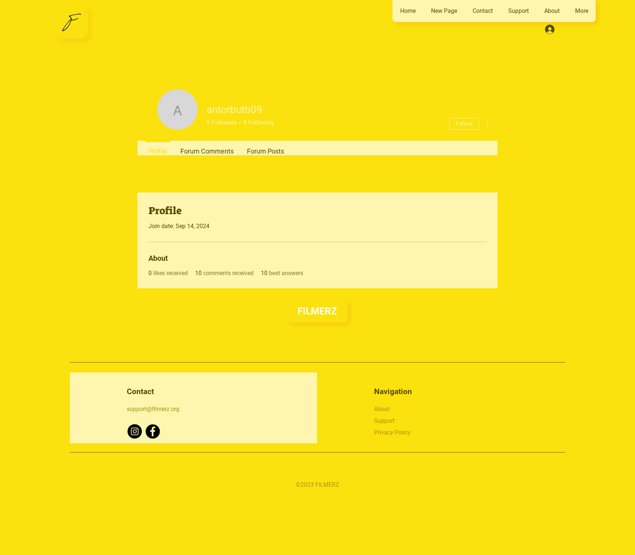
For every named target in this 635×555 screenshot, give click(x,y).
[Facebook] (153, 431)
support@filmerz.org (153, 409)
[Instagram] (135, 431)
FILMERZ (317, 311)
